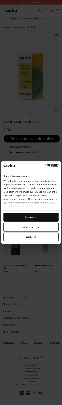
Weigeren (31, 237)
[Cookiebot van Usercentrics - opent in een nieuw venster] (45, 165)
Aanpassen (29, 227)
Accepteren (31, 217)
